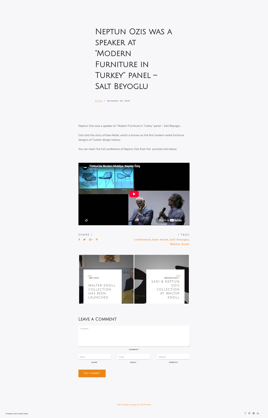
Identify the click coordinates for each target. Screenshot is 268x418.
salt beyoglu (179, 239)
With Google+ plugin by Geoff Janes (134, 404)
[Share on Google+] (90, 239)
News (99, 101)
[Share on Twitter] (84, 239)
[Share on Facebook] (79, 239)
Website (173, 362)
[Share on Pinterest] (97, 239)
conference (142, 239)
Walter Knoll (180, 244)
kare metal (160, 239)
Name (94, 362)
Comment (134, 349)
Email (133, 362)
